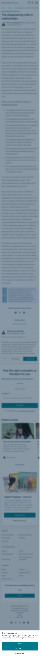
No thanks (19, 648)
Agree (20, 643)
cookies (8, 635)
